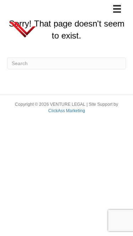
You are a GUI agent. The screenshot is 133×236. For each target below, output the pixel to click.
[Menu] (117, 9)
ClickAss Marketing (66, 110)
